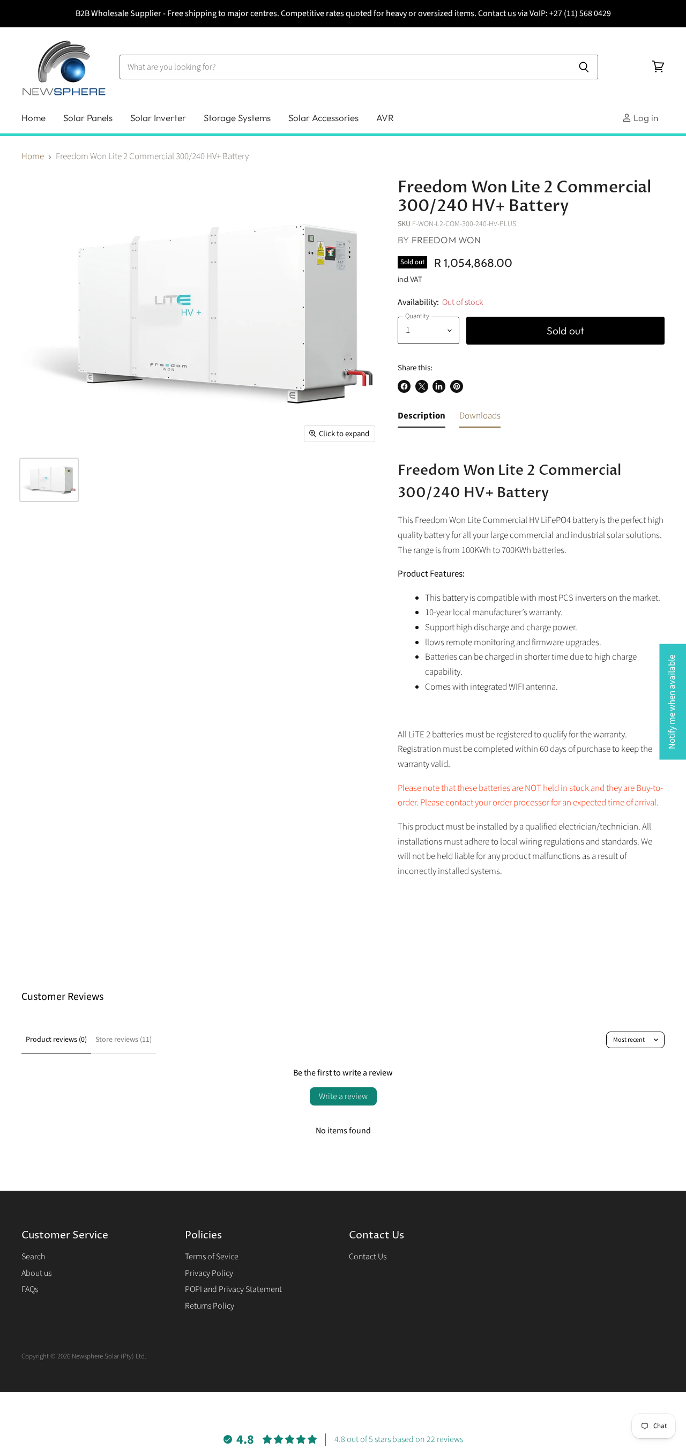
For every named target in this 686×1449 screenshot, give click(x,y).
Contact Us (367, 1257)
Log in (644, 117)
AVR (385, 117)
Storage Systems (237, 117)
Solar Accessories (323, 117)
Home (33, 117)
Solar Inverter (158, 117)
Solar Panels (88, 117)
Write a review (343, 1096)
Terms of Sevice (211, 1257)
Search (33, 1257)
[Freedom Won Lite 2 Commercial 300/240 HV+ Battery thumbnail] (49, 480)
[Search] (584, 67)
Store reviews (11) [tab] (123, 1039)
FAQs (29, 1289)
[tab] (421, 418)
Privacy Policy (209, 1273)
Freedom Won (446, 239)
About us (36, 1273)
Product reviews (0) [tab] (56, 1039)
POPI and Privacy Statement (233, 1289)
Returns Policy (209, 1306)
